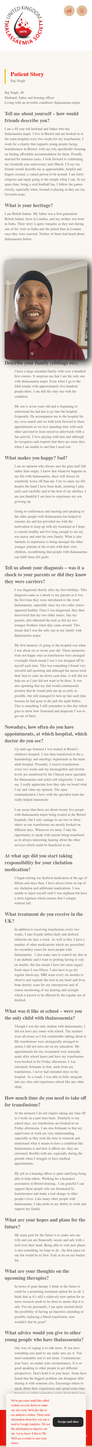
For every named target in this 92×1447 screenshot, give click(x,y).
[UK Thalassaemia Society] (24, 25)
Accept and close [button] (68, 1421)
